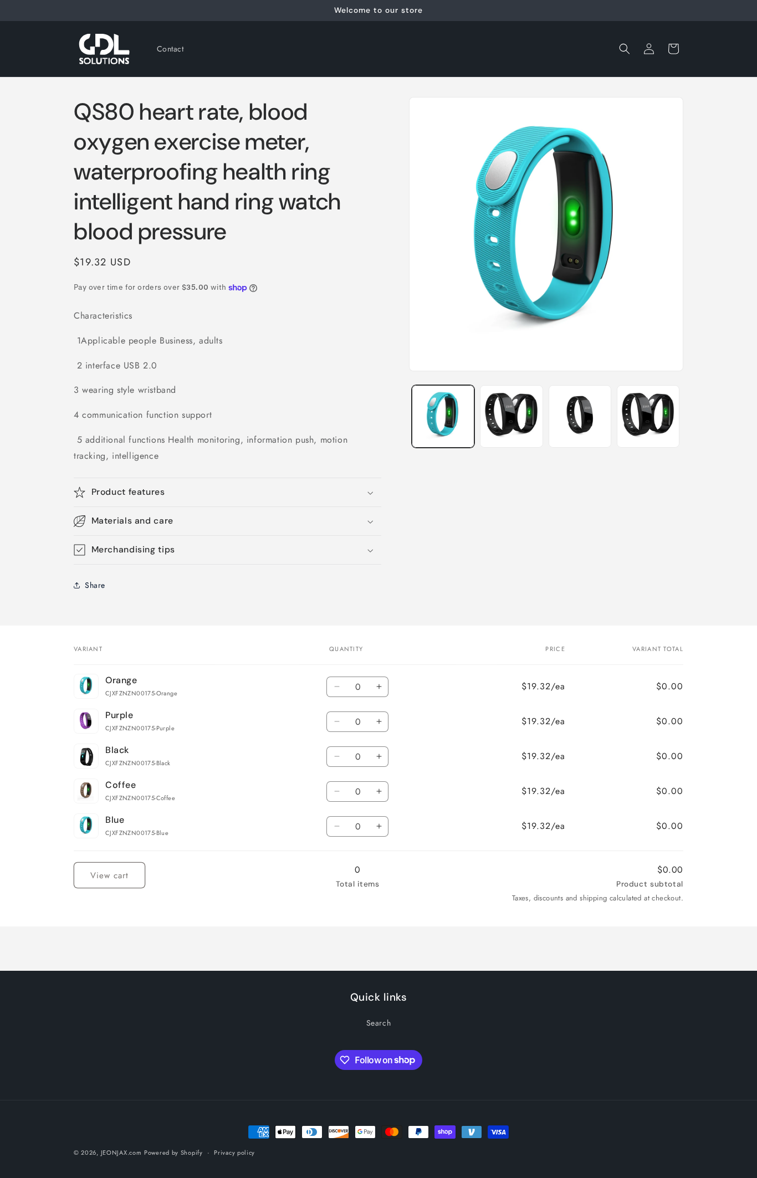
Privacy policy (234, 1152)
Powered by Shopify (173, 1152)
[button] (624, 49)
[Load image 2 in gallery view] (511, 416)
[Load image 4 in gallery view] (648, 416)
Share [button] (95, 585)
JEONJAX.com (121, 1152)
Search (378, 1022)
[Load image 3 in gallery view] (580, 416)
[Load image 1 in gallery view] (443, 416)
